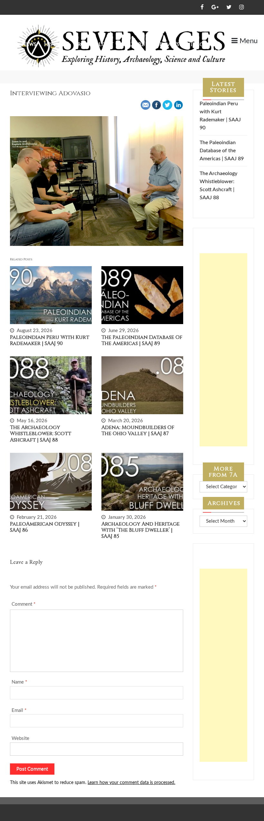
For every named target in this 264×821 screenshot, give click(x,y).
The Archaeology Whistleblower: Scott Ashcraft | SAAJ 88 (40, 433)
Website (20, 738)
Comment (23, 604)
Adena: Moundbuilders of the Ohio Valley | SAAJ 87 (137, 430)
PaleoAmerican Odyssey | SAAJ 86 (45, 527)
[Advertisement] (223, 349)
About (223, 51)
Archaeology (93, 44)
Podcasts (165, 44)
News (29, 44)
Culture (133, 44)
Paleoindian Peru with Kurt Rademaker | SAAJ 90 (49, 340)
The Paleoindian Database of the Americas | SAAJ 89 (141, 340)
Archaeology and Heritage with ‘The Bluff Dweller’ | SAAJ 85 (140, 530)
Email (19, 710)
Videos (196, 44)
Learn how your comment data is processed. (131, 782)
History (55, 44)
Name (19, 682)
